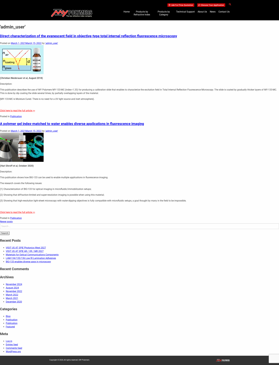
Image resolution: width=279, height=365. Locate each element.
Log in (9, 341)
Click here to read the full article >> (17, 110)
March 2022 (12, 294)
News (212, 11)
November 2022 (14, 291)
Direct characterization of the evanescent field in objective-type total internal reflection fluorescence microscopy (88, 36)
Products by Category (164, 13)
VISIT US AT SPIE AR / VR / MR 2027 (25, 251)
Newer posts (6, 221)
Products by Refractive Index (142, 13)
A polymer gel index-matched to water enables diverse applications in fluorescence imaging (72, 124)
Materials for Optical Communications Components (32, 254)
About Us (202, 11)
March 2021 (12, 298)
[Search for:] (139, 226)
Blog (8, 316)
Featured (10, 326)
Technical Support (185, 11)
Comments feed (14, 348)
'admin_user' (51, 43)
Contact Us (224, 11)
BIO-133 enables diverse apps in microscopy (28, 261)
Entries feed (12, 344)
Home (127, 11)
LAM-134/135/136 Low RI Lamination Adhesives (31, 258)
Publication (16, 116)
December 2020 (14, 301)
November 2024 (14, 284)
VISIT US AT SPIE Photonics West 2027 (26, 247)
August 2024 (12, 287)
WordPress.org (13, 351)
